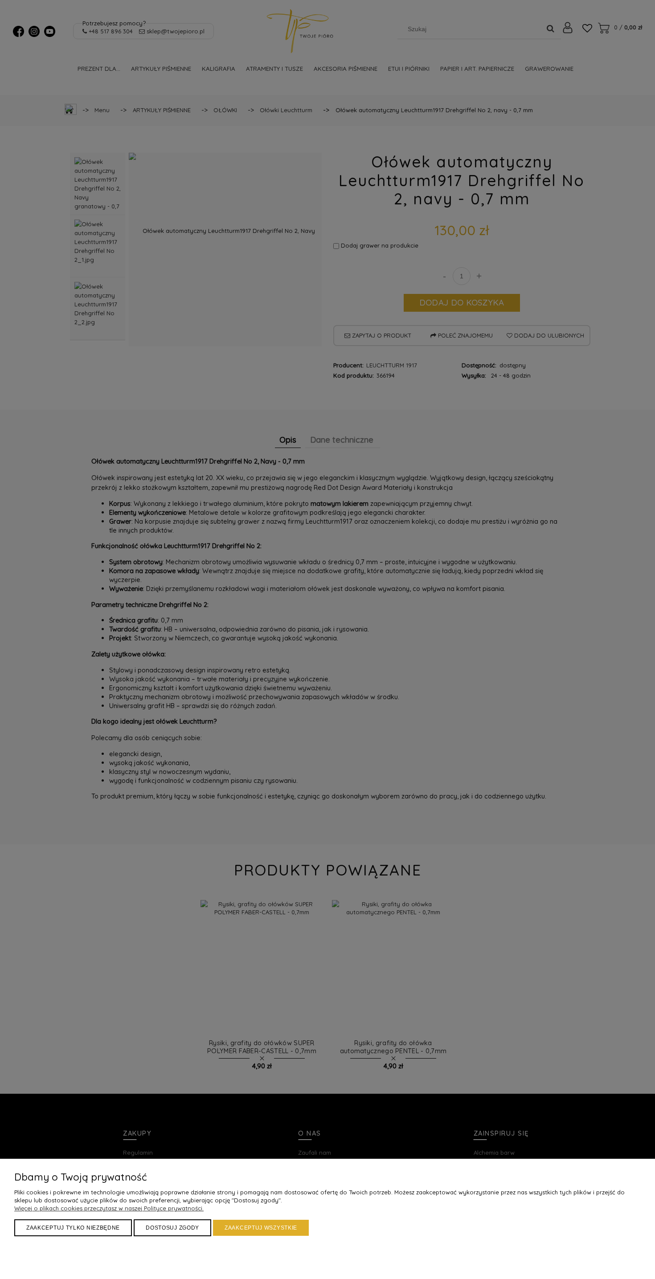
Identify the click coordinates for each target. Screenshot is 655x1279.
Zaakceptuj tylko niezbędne (73, 1228)
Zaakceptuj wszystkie (261, 1228)
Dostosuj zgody (172, 1228)
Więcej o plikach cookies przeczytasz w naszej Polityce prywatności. (109, 1208)
